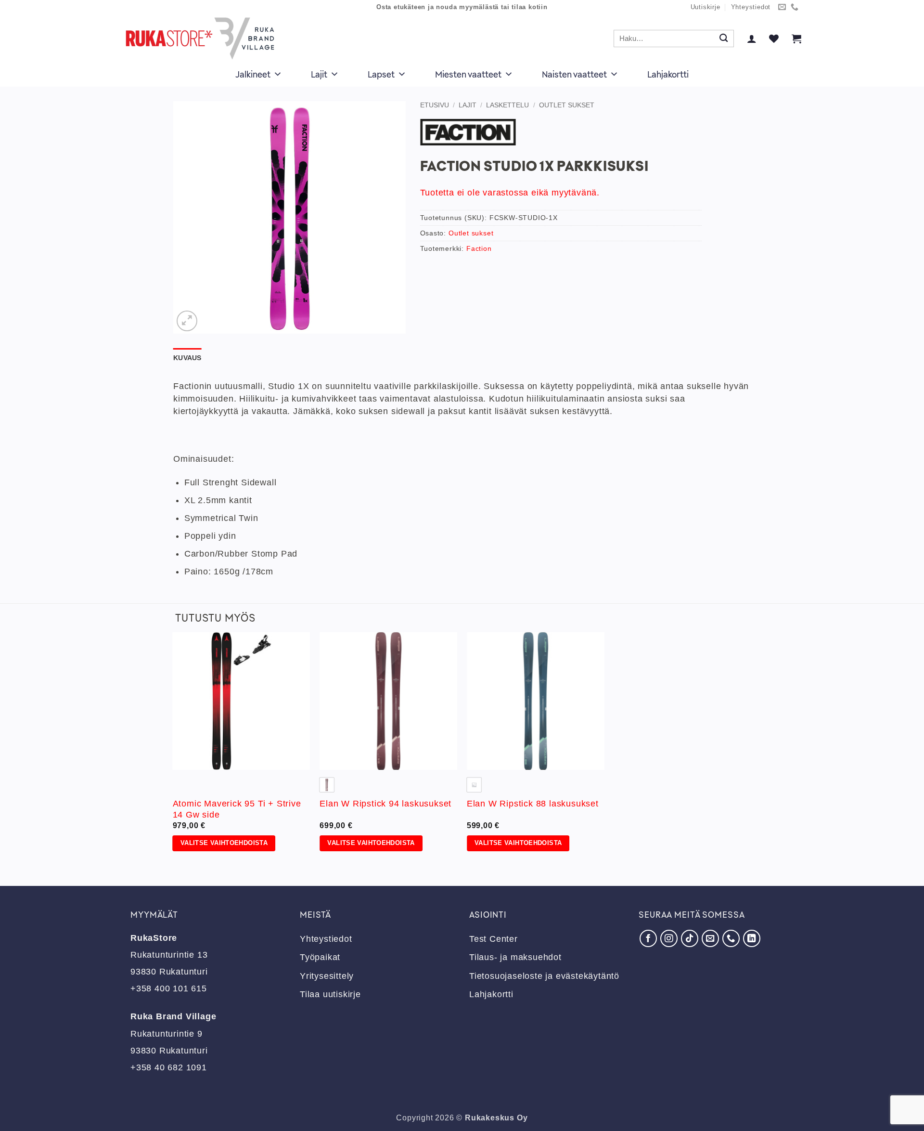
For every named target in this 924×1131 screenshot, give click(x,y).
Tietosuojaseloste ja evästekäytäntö (544, 976)
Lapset (381, 74)
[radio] (327, 785)
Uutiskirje (705, 7)
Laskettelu (507, 105)
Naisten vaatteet (574, 74)
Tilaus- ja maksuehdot (515, 957)
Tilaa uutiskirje (330, 994)
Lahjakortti (668, 74)
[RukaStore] (202, 38)
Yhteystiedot (751, 7)
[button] (752, 38)
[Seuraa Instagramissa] (669, 938)
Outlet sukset (566, 105)
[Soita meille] (795, 7)
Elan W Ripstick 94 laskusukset (385, 803)
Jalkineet (252, 74)
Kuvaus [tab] (187, 358)
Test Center (493, 939)
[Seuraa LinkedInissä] (751, 938)
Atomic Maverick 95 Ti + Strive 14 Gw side (237, 809)
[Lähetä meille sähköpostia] (782, 7)
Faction (479, 248)
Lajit (319, 74)
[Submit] (723, 39)
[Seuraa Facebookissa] (648, 938)
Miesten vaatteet (468, 74)
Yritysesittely (327, 976)
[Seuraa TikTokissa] (689, 938)
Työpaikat (320, 957)
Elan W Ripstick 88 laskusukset (533, 803)
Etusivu (434, 105)
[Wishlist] (774, 38)
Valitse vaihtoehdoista (224, 843)
